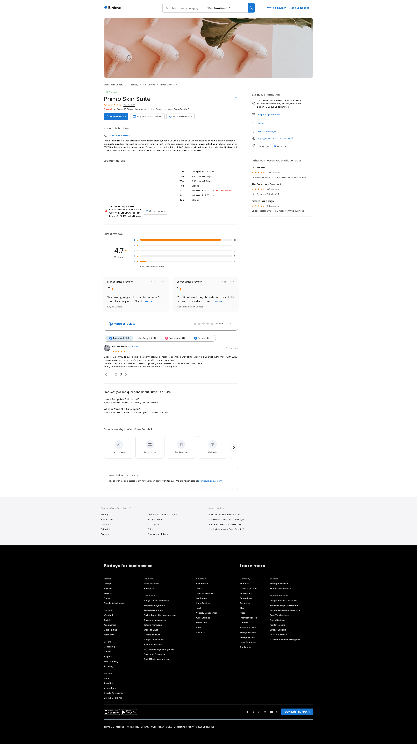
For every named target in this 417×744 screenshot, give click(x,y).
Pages (107, 598)
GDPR (154, 726)
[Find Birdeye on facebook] (247, 712)
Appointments (111, 625)
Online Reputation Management (160, 615)
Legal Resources (248, 642)
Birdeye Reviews (248, 632)
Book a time (246, 598)
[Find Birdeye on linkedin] (259, 712)
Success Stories (248, 627)
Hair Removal (155, 519)
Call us (261, 123)
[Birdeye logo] (113, 8)
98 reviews (129, 104)
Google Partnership (113, 693)
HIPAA (161, 726)
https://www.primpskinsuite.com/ (275, 138)
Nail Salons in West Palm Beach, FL (226, 519)
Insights (108, 656)
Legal (198, 608)
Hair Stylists (153, 524)
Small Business (151, 583)
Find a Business (278, 620)
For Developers (277, 625)
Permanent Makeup (158, 534)
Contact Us (246, 647)
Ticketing (108, 666)
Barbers (105, 534)
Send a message (182, 116)
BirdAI (106, 678)
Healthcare (201, 598)
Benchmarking (111, 661)
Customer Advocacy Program (285, 639)
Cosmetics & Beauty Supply (162, 514)
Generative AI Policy (184, 726)
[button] (106, 374)
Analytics (108, 683)
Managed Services (279, 583)
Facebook (281, 146)
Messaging (109, 646)
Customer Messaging (155, 620)
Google (265, 146)
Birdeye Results (247, 637)
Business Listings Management (159, 649)
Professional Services (280, 588)
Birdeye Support (278, 629)
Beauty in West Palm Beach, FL (224, 514)
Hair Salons (149, 84)
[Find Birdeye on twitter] (253, 712)
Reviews (108, 588)
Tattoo (151, 529)
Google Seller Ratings (114, 603)
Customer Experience (154, 654)
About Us (244, 583)
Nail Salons (107, 524)
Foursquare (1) (177, 338)
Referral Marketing (153, 625)
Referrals (108, 593)
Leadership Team (248, 588)
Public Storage (203, 617)
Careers (244, 622)
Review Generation (153, 610)
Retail (198, 627)
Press (242, 613)
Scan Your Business (279, 615)
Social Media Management (157, 659)
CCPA (169, 726)
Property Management (207, 613)
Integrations (110, 688)
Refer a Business (278, 634)
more (148, 301)
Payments (109, 634)
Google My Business (154, 639)
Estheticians (107, 529)
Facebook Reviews (153, 644)
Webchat (108, 615)
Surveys (108, 651)
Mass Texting (110, 629)
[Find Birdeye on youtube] (271, 712)
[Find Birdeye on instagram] (265, 712)
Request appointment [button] (269, 114)
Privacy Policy (132, 726)
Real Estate (201, 622)
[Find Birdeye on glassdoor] (277, 712)
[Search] (251, 8)
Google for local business (156, 600)
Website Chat (151, 629)
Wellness (200, 632)
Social (107, 620)
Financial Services (204, 593)
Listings (107, 583)
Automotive (202, 583)
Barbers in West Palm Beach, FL (224, 524)
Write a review (276, 8)
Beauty (134, 84)
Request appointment (149, 116)
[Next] (234, 447)
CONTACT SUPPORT (297, 712)
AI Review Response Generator (285, 605)
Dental (199, 588)
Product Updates (248, 617)
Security (145, 726)
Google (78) (149, 338)
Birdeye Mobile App (113, 697)
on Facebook (133, 346)
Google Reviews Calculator (283, 600)
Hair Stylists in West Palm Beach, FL (226, 529)
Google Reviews (152, 634)
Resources (245, 603)
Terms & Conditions (114, 726)
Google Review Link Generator (285, 610)
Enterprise (149, 588)
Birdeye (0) (204, 338)
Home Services (203, 603)
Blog (242, 608)
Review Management (154, 605)
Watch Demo (246, 593)
